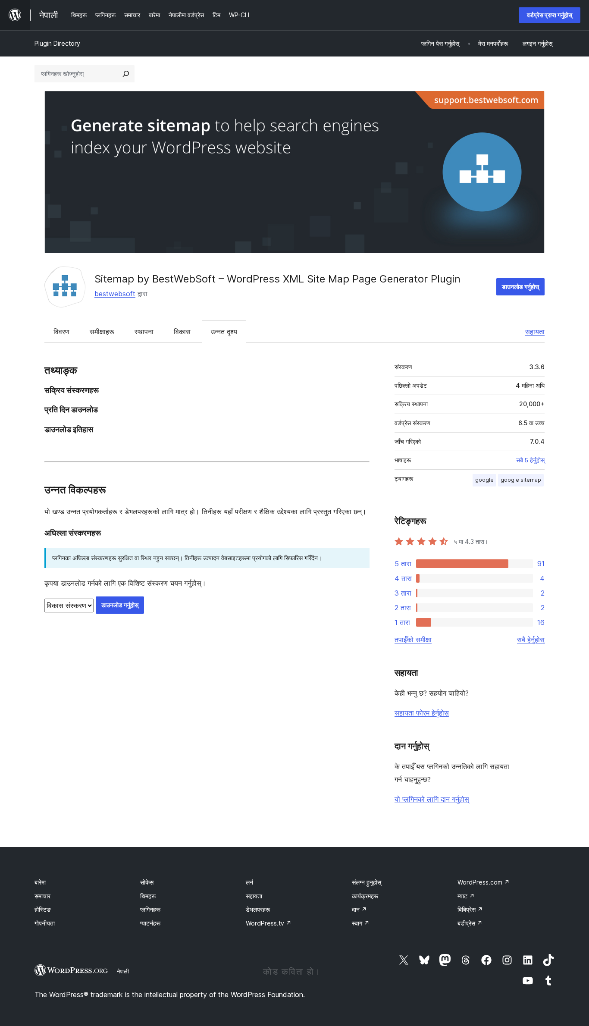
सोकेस (147, 882)
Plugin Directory (57, 43)
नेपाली (123, 971)
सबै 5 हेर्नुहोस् (530, 460)
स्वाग (361, 923)
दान (359, 909)
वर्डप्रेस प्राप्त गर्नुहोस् (549, 15)
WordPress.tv (268, 923)
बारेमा (40, 882)
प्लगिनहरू (150, 909)
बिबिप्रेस (470, 909)
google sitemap (521, 480)
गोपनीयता (44, 923)
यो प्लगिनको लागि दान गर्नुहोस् (432, 799)
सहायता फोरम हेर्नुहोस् (422, 713)
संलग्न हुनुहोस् (366, 882)
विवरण (61, 331)
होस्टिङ (42, 909)
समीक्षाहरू (102, 331)
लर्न (249, 882)
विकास (182, 331)
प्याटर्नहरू (150, 923)
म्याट (466, 896)
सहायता (535, 331)
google (484, 480)
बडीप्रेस (469, 923)
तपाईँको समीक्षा (413, 639)
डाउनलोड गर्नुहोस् (520, 286)
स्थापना (144, 331)
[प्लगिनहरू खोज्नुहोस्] (126, 73)
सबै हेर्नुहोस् (531, 639)
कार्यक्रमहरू (365, 896)
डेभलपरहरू (258, 909)
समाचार (42, 896)
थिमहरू (148, 896)
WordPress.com (483, 882)
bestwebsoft (114, 293)
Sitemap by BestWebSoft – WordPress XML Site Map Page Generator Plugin (277, 279)
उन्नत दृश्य (224, 331)
